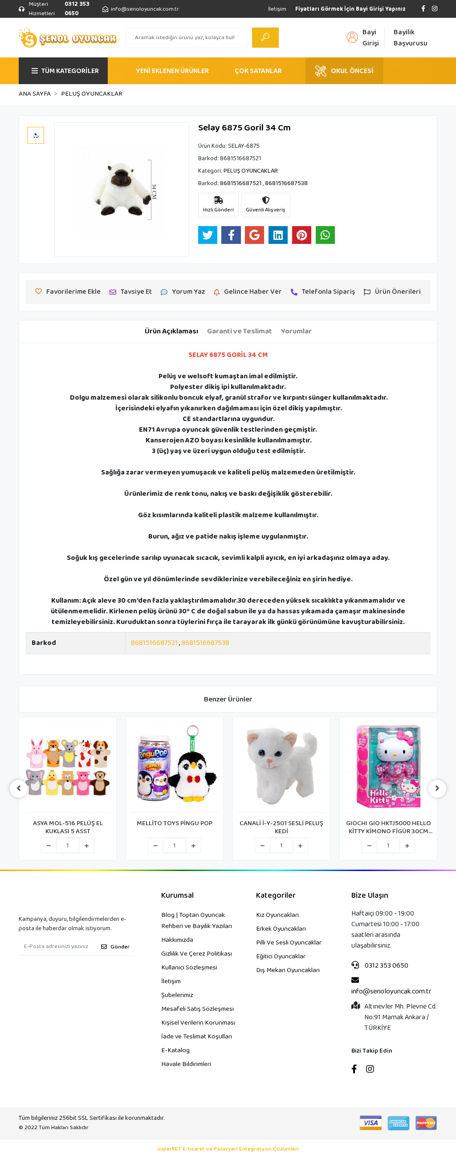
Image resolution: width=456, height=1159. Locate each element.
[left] (19, 788)
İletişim (277, 9)
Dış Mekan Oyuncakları (288, 970)
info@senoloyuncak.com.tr (391, 991)
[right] (437, 788)
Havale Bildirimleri (186, 1064)
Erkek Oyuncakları (281, 929)
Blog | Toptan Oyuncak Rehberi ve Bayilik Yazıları (196, 921)
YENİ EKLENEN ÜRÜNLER (172, 71)
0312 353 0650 (385, 965)
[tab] (171, 331)
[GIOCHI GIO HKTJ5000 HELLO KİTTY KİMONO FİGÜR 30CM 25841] (388, 767)
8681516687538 (205, 642)
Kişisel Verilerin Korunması (198, 1022)
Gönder (120, 947)
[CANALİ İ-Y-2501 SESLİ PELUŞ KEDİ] (281, 767)
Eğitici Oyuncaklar (280, 956)
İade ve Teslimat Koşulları (196, 1036)
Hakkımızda (177, 940)
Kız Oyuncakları (277, 915)
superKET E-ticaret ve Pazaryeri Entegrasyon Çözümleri (228, 1149)
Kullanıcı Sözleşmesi (189, 967)
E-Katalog (175, 1050)
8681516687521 (154, 642)
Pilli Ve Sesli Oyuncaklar (289, 942)
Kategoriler (276, 896)
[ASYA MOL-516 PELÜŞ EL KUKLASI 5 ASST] (68, 767)
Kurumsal (177, 896)
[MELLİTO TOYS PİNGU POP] (174, 767)
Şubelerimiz (177, 995)
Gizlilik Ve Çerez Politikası (196, 953)
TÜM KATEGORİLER (70, 71)
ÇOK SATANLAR (258, 71)
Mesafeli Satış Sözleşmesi (197, 1009)
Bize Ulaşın (369, 896)
